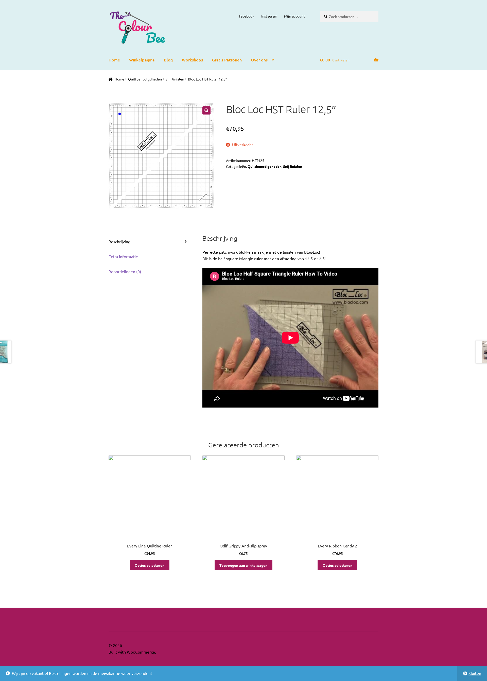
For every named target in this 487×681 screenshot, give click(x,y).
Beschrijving (119, 241)
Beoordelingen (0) (125, 271)
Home (114, 59)
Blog (168, 59)
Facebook (246, 16)
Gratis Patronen (227, 59)
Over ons (259, 59)
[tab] (150, 241)
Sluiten (474, 673)
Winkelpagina (142, 59)
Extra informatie (123, 256)
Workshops (192, 59)
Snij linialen (175, 79)
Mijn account (294, 16)
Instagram (269, 16)
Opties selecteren (149, 565)
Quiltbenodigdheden (145, 79)
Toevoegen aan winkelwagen (243, 565)
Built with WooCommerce (132, 651)
